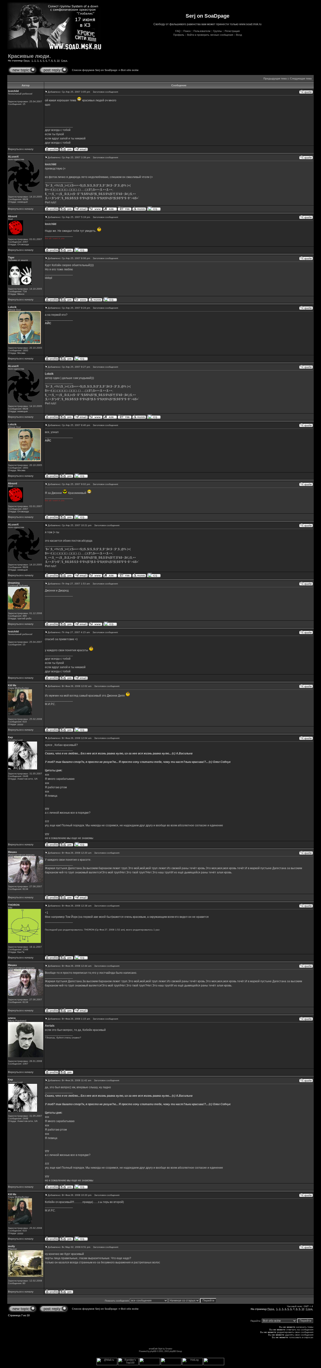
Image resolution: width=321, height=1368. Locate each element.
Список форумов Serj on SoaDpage (94, 70)
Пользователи (201, 31)
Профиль (178, 34)
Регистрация (232, 31)
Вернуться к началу (20, 149)
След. (64, 60)
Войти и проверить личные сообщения (210, 34)
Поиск (187, 31)
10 (58, 60)
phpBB (153, 1351)
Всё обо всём (129, 70)
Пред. (26, 60)
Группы (217, 31)
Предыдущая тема (275, 78)
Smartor (168, 1348)
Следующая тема (301, 78)
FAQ (177, 31)
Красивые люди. (29, 56)
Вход (239, 34)
